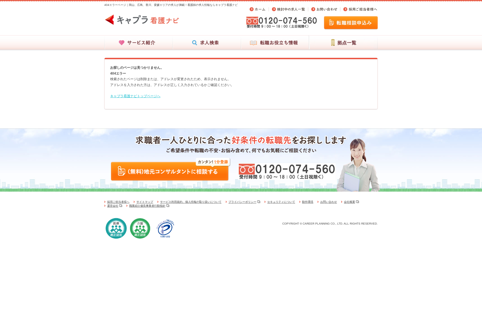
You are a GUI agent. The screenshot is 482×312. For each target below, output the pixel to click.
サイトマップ (144, 201)
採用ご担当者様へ (118, 201)
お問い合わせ (328, 201)
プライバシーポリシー (242, 201)
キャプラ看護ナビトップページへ (135, 96)
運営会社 (112, 205)
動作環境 (307, 201)
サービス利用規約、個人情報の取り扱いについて (190, 201)
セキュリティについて (281, 201)
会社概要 (349, 201)
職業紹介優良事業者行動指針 (147, 205)
